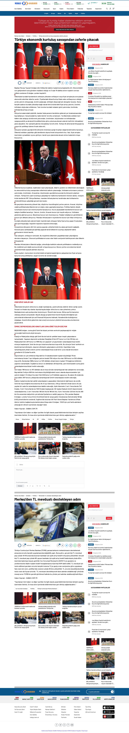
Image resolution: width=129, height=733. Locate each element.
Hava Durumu (52, 698)
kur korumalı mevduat (21, 588)
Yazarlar (89, 9)
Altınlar (63, 707)
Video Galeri (77, 709)
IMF (38, 419)
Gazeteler (98, 9)
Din (65, 13)
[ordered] (37, 486)
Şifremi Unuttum (90, 712)
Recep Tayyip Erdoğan (61, 419)
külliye (43, 419)
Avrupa (53, 13)
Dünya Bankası (26, 419)
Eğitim (70, 13)
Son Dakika (18, 9)
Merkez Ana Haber (19, 36)
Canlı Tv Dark (34, 707)
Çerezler (65, 730)
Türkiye (72, 419)
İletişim (50, 730)
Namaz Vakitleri (27, 698)
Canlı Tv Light (18, 712)
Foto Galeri (70, 9)
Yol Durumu (96, 698)
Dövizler (63, 709)
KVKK (69, 730)
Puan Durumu (64, 698)
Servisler (28, 9)
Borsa (16, 698)
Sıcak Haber (77, 717)
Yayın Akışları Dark (35, 709)
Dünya (17, 419)
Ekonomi (46, 9)
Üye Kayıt (88, 709)
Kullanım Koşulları (76, 730)
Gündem (37, 9)
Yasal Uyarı (85, 730)
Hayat (76, 13)
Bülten (59, 13)
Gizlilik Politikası (57, 730)
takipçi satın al (34, 717)
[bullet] (40, 486)
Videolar (80, 9)
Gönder (20, 486)
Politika (83, 13)
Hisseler (76, 698)
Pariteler (85, 698)
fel (33, 419)
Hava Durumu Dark (20, 707)
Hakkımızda (44, 730)
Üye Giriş (88, 707)
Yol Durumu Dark (19, 709)
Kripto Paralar (109, 698)
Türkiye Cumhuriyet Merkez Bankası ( (47, 588)
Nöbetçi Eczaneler (35, 712)
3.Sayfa (46, 13)
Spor (54, 9)
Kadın (61, 9)
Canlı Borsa (48, 707)
